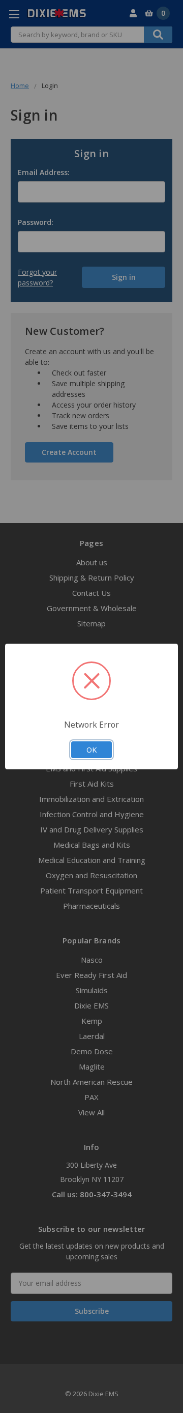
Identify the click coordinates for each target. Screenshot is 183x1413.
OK (91, 749)
